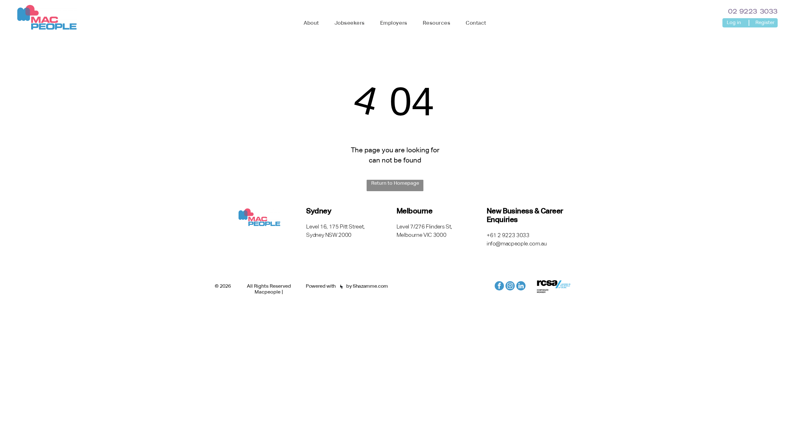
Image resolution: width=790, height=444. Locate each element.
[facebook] (499, 286)
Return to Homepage (395, 183)
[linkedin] (521, 286)
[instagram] (510, 286)
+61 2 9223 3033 (508, 235)
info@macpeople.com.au (517, 244)
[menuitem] (311, 23)
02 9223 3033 (753, 12)
